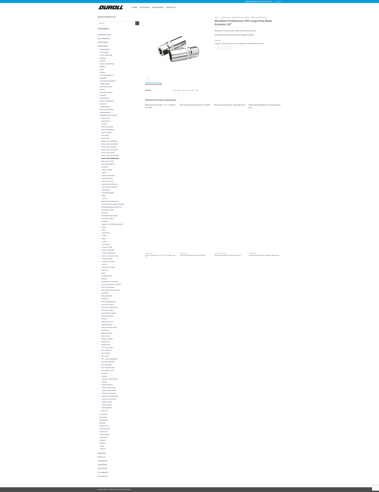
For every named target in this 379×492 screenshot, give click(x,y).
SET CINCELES (106, 350)
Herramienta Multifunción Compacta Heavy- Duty (264, 255)
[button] (277, 1)
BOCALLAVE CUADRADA (109, 141)
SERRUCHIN (105, 342)
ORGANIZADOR (106, 296)
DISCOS (102, 89)
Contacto (171, 7)
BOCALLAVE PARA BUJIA (110, 158)
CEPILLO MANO (106, 170)
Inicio (217, 17)
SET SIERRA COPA (107, 370)
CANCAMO (103, 78)
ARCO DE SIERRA (107, 127)
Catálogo (144, 7)
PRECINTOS (104, 431)
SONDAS (104, 376)
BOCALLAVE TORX (107, 161)
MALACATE (103, 417)
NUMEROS (104, 293)
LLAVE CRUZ (105, 244)
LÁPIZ (103, 230)
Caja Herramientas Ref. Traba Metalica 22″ (227, 255)
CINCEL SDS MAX (107, 178)
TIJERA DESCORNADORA (109, 396)
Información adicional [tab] (153, 84)
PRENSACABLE (105, 434)
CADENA (102, 72)
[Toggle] (138, 35)
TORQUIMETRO (106, 408)
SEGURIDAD (102, 468)
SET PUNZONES (106, 365)
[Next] (281, 183)
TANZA (102, 446)
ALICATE (104, 124)
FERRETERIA (103, 46)
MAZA (103, 273)
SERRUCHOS (105, 344)
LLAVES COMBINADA (108, 253)
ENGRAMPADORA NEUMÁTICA (111, 207)
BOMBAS (102, 66)
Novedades (157, 7)
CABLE (102, 69)
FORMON (104, 221)
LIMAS (103, 238)
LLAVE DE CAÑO (106, 247)
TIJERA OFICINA (106, 402)
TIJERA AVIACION (107, 385)
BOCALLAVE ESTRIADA (109, 147)
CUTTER (104, 198)
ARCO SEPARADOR (107, 130)
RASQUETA (105, 330)
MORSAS (104, 279)
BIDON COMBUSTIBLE (107, 64)
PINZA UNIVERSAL (107, 316)
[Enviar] (137, 23)
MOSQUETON (104, 426)
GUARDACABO (104, 107)
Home (134, 7)
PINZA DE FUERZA (107, 304)
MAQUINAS (102, 453)
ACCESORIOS (104, 52)
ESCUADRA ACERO (107, 210)
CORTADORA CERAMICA (108, 81)
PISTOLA (104, 319)
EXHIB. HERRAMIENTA (107, 101)
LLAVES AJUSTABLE (107, 250)
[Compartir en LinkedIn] (230, 48)
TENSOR (102, 449)
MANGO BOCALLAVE (108, 267)
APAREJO (103, 61)
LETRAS (104, 236)
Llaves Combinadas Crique (109, 256)
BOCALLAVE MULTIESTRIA (110, 155)
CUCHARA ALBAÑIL (107, 193)
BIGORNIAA (105, 135)
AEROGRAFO (105, 121)
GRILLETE (103, 104)
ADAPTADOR (105, 118)
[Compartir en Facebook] (216, 48)
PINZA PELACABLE (107, 310)
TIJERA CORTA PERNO (108, 390)
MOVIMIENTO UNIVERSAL (110, 281)
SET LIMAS (105, 356)
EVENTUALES (103, 42)
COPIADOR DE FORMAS (109, 187)
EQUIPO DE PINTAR (106, 92)
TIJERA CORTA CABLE (108, 387)
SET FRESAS (105, 353)
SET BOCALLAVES (107, 347)
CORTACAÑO (105, 190)
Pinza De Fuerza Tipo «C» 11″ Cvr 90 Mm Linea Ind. (160, 256)
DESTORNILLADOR (106, 87)
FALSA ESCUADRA (107, 218)
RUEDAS (102, 440)
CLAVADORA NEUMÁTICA (109, 184)
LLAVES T (104, 264)
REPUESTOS (105, 336)
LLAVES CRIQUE (106, 259)
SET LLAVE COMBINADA (109, 359)
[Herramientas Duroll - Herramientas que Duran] (111, 7)
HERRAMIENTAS (105, 112)
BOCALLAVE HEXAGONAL (109, 150)
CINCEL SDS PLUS (107, 181)
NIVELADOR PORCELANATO (110, 290)
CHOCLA (104, 172)
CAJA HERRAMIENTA (106, 75)
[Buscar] (129, 7)
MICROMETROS (106, 276)
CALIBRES (104, 167)
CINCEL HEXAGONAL (108, 175)
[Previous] (145, 183)
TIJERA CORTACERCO (108, 393)
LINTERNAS (103, 414)
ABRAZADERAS (105, 49)
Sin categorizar (103, 472)
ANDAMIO (103, 58)
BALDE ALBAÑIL (106, 132)
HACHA (103, 227)
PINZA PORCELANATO (108, 313)
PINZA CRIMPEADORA (108, 302)
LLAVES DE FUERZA (108, 261)
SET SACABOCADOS (108, 367)
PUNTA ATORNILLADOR (109, 327)
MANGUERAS (104, 420)
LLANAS (104, 241)
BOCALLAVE (105, 138)
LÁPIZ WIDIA (105, 233)
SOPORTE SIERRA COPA (109, 379)
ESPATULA (104, 213)
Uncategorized (103, 476)
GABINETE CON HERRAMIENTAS (112, 224)
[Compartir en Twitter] (220, 48)
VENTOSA (104, 410)
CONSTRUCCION (104, 35)
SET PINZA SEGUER (108, 362)
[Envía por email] (223, 48)
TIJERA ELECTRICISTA (108, 399)
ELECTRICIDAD (104, 38)
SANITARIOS (102, 465)
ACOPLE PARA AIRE (106, 55)
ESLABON (103, 95)
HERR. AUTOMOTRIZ (106, 109)
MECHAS (102, 423)
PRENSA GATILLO (107, 322)
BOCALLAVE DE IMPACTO (109, 144)
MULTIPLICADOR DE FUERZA (111, 284)
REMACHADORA (106, 333)
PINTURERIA (102, 461)
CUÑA (103, 195)
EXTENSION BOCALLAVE (109, 215)
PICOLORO (105, 299)
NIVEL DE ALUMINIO (108, 287)
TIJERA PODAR (106, 405)
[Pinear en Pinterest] (227, 48)
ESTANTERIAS (104, 98)
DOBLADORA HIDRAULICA (110, 201)
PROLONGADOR (106, 324)
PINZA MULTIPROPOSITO (109, 307)
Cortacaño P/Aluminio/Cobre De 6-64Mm (192, 255)
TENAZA (104, 382)
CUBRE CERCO (105, 84)
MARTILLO (104, 270)
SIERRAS (104, 373)
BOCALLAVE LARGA (107, 152)
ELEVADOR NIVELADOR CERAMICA (113, 204)
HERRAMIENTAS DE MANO (108, 115)
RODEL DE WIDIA (107, 339)
